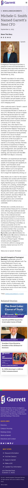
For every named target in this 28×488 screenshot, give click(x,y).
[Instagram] (5, 443)
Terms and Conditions (15, 479)
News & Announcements (12, 11)
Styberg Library (6, 432)
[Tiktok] (12, 443)
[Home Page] (26, 2)
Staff (21, 294)
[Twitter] (3, 443)
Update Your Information (13, 467)
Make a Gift (8, 463)
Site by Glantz (4, 484)
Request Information (12, 453)
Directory (4, 425)
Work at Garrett (6, 435)
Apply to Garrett (10, 460)
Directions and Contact (8, 439)
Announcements (12, 294)
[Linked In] (10, 443)
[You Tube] (8, 443)
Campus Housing (6, 428)
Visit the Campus (10, 456)
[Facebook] (1, 443)
